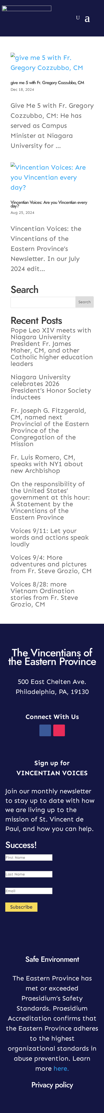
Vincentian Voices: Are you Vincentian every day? (49, 204)
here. (61, 1068)
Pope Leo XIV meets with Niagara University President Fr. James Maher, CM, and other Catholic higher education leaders (52, 347)
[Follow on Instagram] (97, 5)
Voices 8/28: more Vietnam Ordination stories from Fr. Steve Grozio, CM (44, 594)
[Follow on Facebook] (86, 5)
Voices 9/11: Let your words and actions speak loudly (50, 537)
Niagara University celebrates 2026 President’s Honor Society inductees (51, 387)
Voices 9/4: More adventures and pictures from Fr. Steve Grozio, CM (51, 564)
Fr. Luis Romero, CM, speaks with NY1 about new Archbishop (47, 463)
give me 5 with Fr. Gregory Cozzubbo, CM (47, 82)
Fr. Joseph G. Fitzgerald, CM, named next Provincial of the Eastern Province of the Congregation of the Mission (50, 427)
